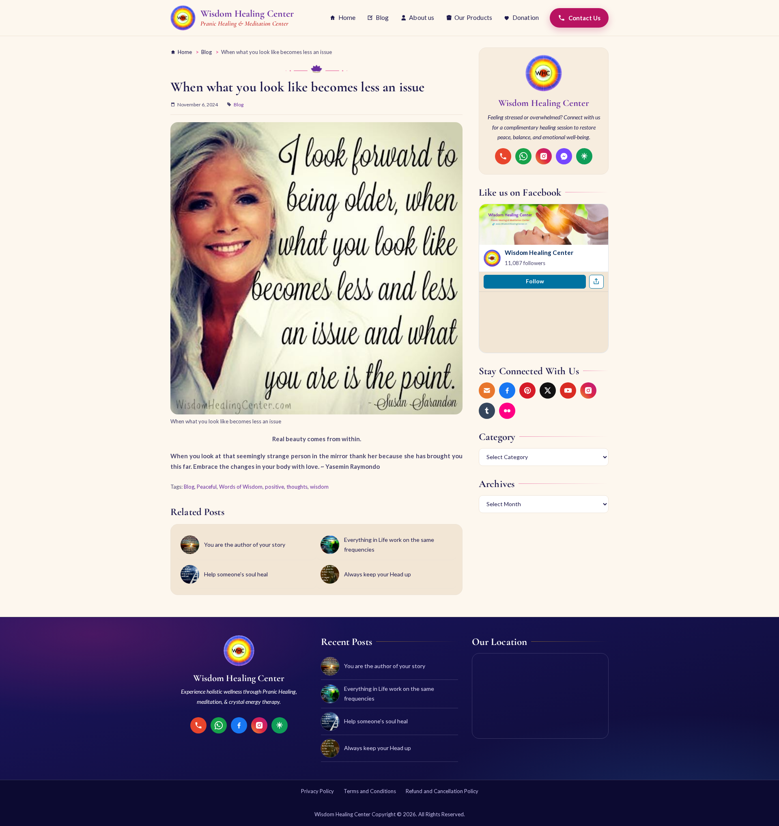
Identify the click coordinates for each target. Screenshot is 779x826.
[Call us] (503, 156)
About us (421, 17)
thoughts (297, 486)
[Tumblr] (487, 411)
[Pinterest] (527, 390)
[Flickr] (507, 411)
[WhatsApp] (523, 156)
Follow (535, 281)
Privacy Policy (317, 791)
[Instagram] (544, 156)
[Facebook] (507, 390)
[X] (548, 390)
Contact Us (584, 18)
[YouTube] (568, 390)
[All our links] (584, 156)
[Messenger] (564, 156)
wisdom (319, 486)
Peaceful (207, 486)
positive (274, 486)
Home (347, 17)
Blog (382, 17)
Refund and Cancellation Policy (442, 791)
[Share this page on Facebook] (596, 282)
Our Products (473, 17)
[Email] (487, 390)
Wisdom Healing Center (539, 252)
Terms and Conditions (370, 791)
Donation (525, 17)
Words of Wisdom (241, 486)
